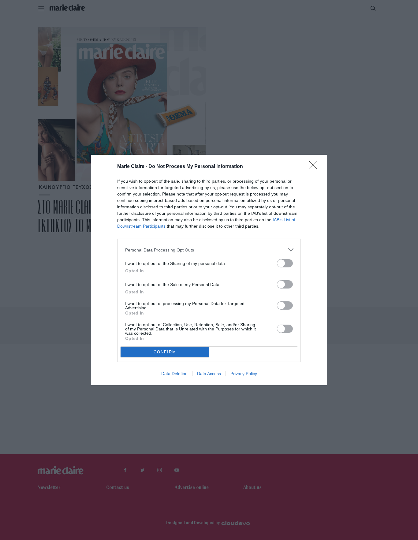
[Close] (315, 167)
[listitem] (209, 250)
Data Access (209, 373)
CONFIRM (165, 352)
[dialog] (209, 270)
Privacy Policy (243, 373)
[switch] (285, 263)
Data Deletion (174, 373)
